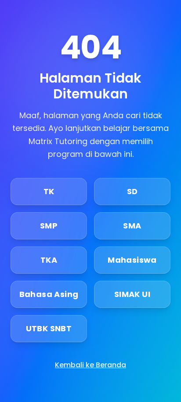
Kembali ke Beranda (90, 365)
